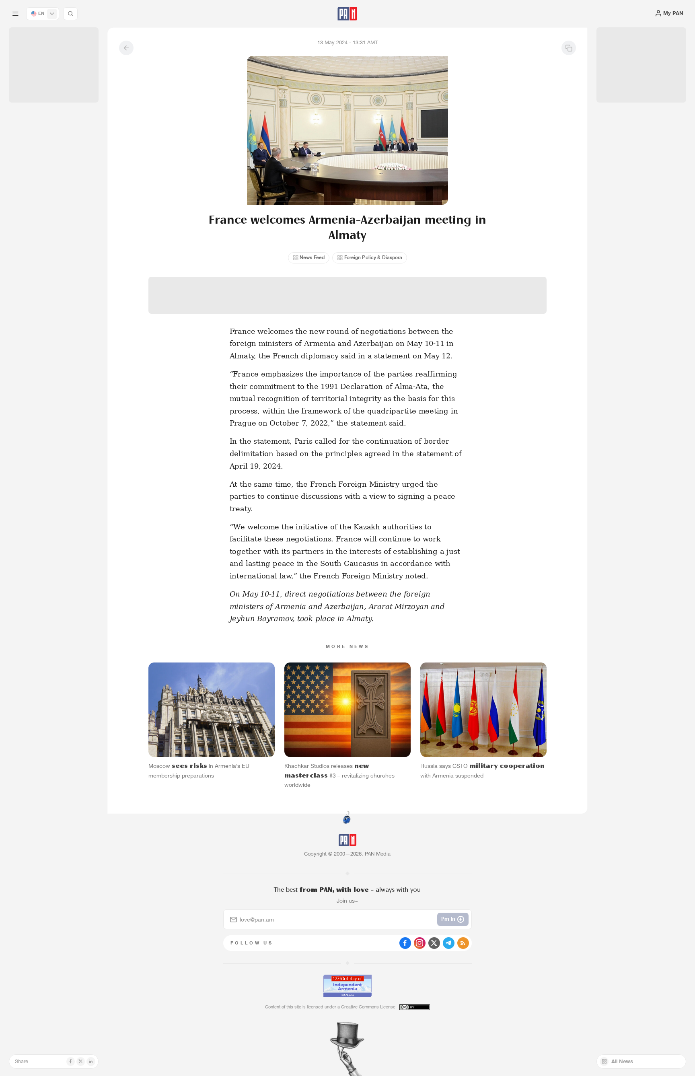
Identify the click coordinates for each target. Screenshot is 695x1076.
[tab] (436, 237)
